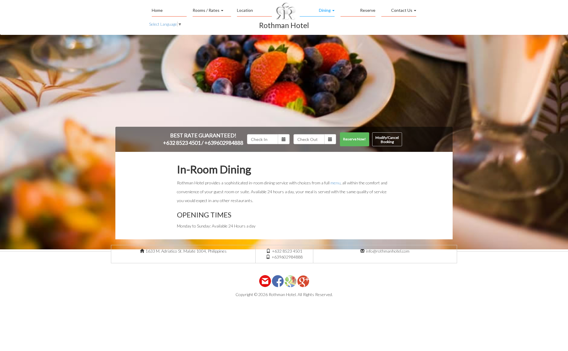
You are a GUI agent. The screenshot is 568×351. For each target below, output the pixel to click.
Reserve (367, 10)
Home (157, 10)
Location (245, 10)
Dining (325, 10)
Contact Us (402, 10)
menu (335, 182)
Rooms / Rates (206, 10)
